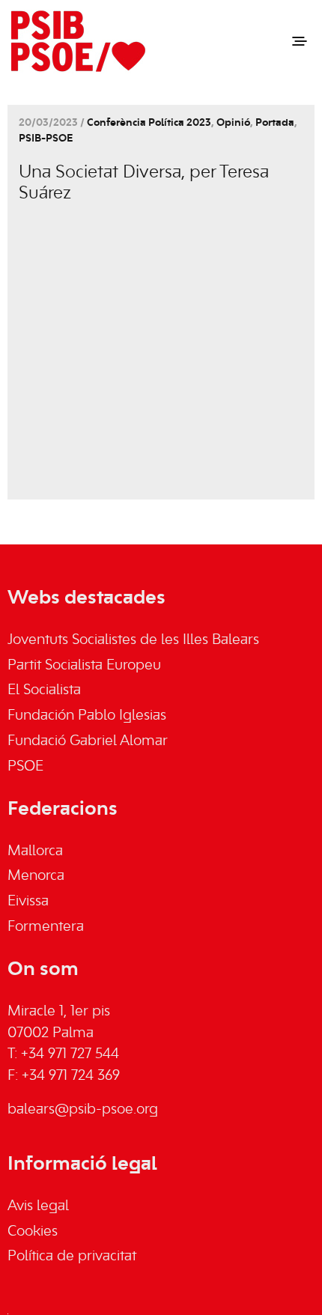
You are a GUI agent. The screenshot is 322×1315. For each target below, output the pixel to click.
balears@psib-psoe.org (82, 1110)
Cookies (32, 1232)
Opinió (233, 123)
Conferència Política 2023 (149, 123)
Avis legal (38, 1206)
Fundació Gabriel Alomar (87, 741)
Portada (274, 123)
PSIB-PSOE (46, 139)
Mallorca (35, 851)
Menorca (35, 876)
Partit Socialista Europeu (84, 665)
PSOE (25, 767)
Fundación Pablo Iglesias (86, 716)
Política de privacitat (71, 1256)
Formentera (45, 927)
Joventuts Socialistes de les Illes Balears (133, 640)
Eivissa (28, 901)
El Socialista (44, 690)
